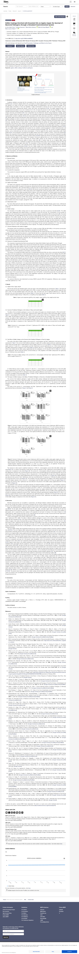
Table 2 (7, 315)
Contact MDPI (6, 915)
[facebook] (14, 813)
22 (26, 146)
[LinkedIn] (12, 813)
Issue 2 (19, 11)
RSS (25, 899)
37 (6, 546)
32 (18, 540)
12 (6, 117)
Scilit (19, 616)
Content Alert (31, 899)
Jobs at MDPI (5, 916)
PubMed (51, 637)
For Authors (24, 909)
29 (9, 508)
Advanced (73, 6)
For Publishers (25, 916)
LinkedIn (61, 909)
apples (12, 67)
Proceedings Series (44, 922)
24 (30, 189)
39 (11, 569)
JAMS (41, 920)
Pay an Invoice (6, 911)
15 (64, 126)
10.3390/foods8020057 (27, 11)
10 (23, 115)
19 (37, 135)
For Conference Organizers (27, 920)
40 (9, 571)
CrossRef (15, 616)
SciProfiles (42, 916)
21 (26, 143)
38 (55, 552)
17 (11, 132)
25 (59, 210)
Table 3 (14, 343)
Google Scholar (56, 632)
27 (64, 252)
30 (20, 519)
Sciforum (42, 909)
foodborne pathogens (27, 67)
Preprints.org (43, 913)
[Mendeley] (22, 813)
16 (10, 132)
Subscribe (6, 937)
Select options (7, 931)
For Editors (24, 913)
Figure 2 (31, 388)
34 (11, 543)
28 (8, 508)
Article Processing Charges (9, 909)
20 (39, 135)
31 (11, 530)
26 (63, 252)
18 (64, 132)
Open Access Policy (7, 913)
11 (25, 115)
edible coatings (18, 67)
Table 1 (57, 288)
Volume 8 (15, 11)
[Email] (7, 813)
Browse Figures (20, 46)
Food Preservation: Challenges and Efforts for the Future (37, 43)
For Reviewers (25, 911)
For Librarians (25, 915)
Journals (5, 11)
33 (7, 542)
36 (17, 545)
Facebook (61, 911)
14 (63, 126)
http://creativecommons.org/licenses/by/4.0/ (45, 805)
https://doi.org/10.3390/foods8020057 (24, 38)
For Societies (24, 918)
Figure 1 (25, 388)
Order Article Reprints (60, 16)
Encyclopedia (43, 918)
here (61, 843)
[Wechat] (17, 813)
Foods (10, 11)
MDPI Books (43, 911)
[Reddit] (20, 813)
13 (6, 120)
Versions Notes (31, 46)
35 (49, 543)
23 (29, 189)
